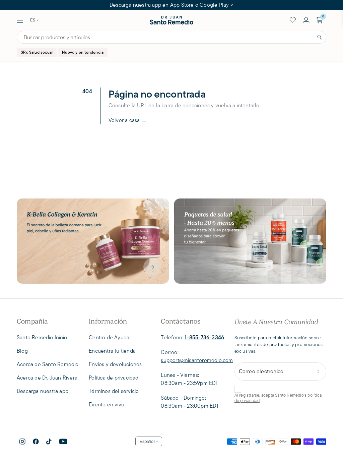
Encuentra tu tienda (112, 351)
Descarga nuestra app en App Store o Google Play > (171, 5)
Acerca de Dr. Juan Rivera (47, 378)
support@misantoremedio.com (197, 360)
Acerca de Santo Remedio (48, 364)
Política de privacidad (113, 378)
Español (147, 441)
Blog (22, 351)
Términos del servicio (114, 391)
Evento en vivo (106, 404)
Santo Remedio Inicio (42, 337)
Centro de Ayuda (109, 337)
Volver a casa (128, 120)
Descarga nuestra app (42, 391)
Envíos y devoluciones (115, 364)
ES (32, 20)
